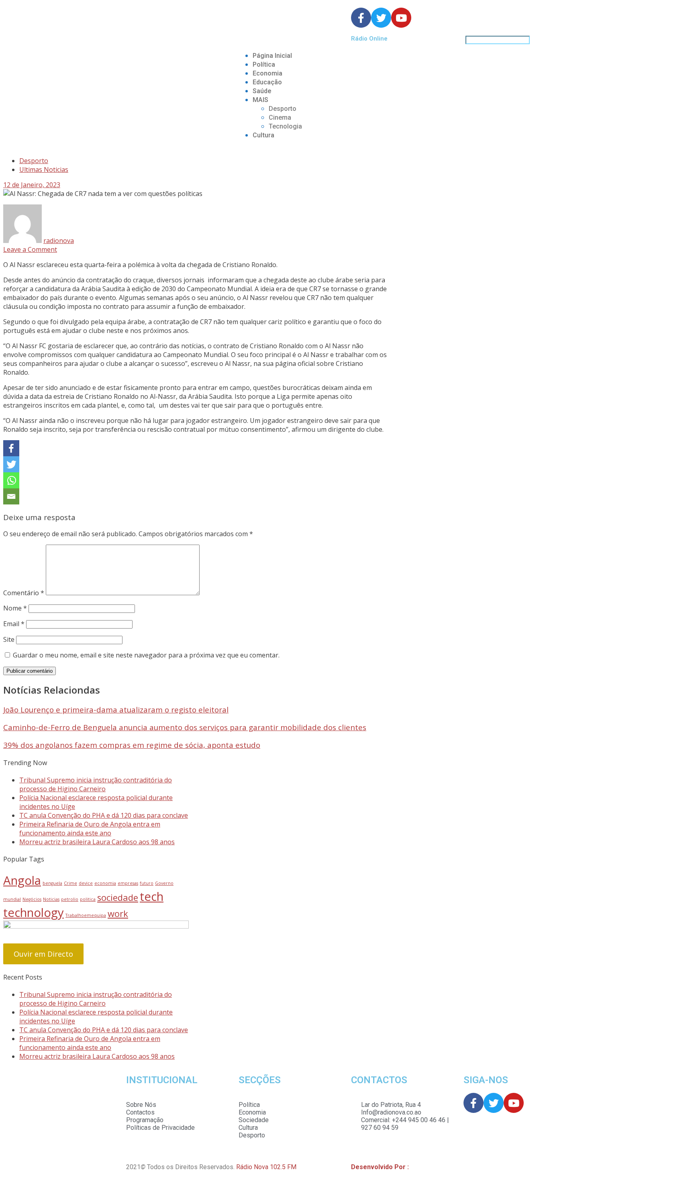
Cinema (280, 117)
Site (8, 639)
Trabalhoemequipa (85, 915)
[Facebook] (11, 448)
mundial (12, 899)
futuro (146, 883)
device (86, 883)
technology (33, 912)
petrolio (69, 899)
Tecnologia (285, 126)
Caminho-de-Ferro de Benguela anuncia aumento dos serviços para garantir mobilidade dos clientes (184, 727)
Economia (267, 73)
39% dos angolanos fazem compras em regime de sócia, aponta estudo (131, 745)
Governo (164, 883)
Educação (267, 82)
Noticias (51, 899)
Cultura (263, 135)
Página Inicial (272, 55)
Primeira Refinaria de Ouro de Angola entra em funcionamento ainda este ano (89, 828)
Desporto (282, 108)
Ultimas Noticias (43, 169)
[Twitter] (11, 464)
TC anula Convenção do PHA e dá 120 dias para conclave (103, 815)
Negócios (31, 899)
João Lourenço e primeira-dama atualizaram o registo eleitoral (116, 709)
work (118, 913)
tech (151, 896)
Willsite (421, 1167)
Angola (22, 880)
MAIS (260, 100)
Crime (70, 883)
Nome (15, 608)
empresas (128, 883)
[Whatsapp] (11, 480)
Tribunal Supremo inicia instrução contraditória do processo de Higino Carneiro (95, 784)
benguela (52, 883)
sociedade (117, 897)
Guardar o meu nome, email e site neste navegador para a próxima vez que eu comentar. (146, 655)
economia (105, 883)
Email (13, 623)
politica (88, 899)
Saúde (262, 91)
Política (264, 64)
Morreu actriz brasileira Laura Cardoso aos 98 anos (97, 841)
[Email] (11, 496)
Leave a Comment (30, 249)
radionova (58, 240)
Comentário (23, 592)
